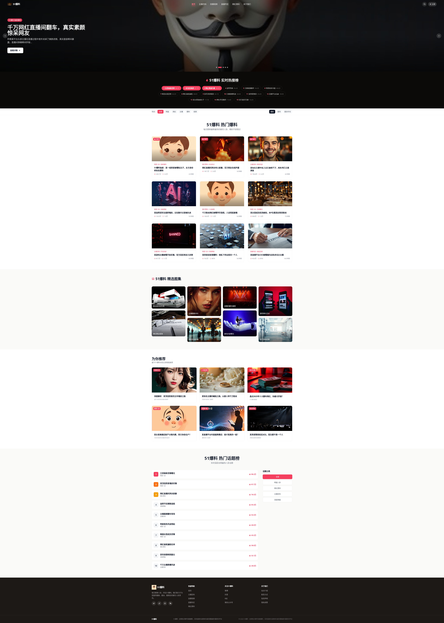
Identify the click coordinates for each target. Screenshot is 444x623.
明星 (167, 111)
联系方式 (264, 594)
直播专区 (225, 4)
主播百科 (202, 4)
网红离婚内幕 (212, 88)
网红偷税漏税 (189, 94)
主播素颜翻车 (251, 88)
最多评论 (287, 111)
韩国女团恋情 (168, 94)
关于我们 (247, 4)
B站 (226, 598)
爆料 (188, 111)
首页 (193, 4)
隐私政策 (264, 602)
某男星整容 (254, 94)
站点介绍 (264, 590)
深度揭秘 (277, 500)
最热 (279, 111)
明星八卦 (277, 482)
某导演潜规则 (211, 94)
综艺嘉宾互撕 (245, 100)
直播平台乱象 (275, 94)
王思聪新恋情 (171, 88)
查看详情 (14, 50)
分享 (433, 4)
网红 (174, 111)
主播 (181, 111)
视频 (195, 111)
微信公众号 (229, 602)
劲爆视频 (213, 4)
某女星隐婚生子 (200, 100)
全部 (160, 111)
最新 (272, 111)
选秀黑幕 (231, 88)
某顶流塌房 (192, 88)
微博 (226, 590)
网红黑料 (236, 4)
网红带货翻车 (222, 100)
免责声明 (264, 598)
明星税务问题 (272, 88)
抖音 (226, 594)
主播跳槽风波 (232, 94)
